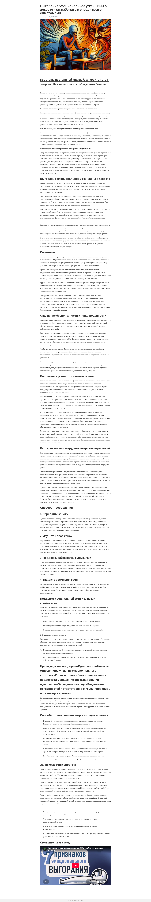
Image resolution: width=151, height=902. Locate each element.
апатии (106, 141)
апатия (59, 285)
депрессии (50, 684)
